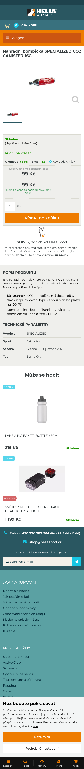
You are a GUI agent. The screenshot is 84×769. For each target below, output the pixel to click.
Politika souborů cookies (22, 625)
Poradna (9, 685)
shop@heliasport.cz (45, 542)
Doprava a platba (16, 591)
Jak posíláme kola (16, 597)
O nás (7, 691)
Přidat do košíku (42, 218)
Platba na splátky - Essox (22, 619)
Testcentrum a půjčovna (22, 680)
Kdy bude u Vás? (64, 161)
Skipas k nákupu (16, 656)
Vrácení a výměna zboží (21, 602)
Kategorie (18, 38)
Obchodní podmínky (19, 608)
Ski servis (10, 668)
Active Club (12, 662)
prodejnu (62, 255)
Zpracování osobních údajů (24, 614)
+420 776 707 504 (34, 533)
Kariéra (8, 697)
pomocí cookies (55, 714)
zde (35, 726)
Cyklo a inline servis (18, 674)
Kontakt (9, 631)
